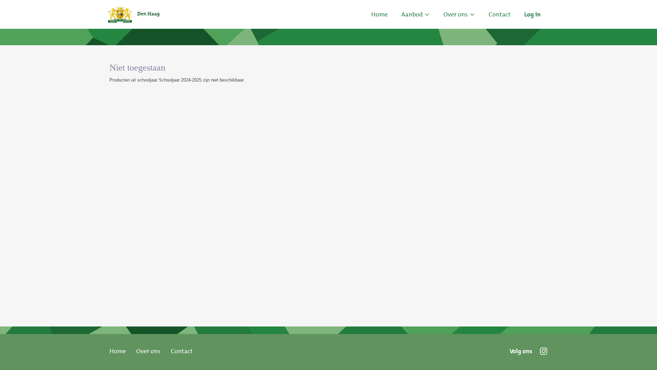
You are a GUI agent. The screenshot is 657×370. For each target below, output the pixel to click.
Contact (182, 351)
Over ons (148, 351)
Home (379, 14)
